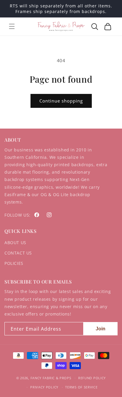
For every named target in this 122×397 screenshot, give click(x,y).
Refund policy (92, 378)
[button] (11, 26)
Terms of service (81, 387)
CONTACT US (18, 253)
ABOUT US (15, 242)
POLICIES (13, 263)
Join (100, 328)
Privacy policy (44, 387)
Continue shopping (61, 101)
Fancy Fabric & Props (50, 378)
